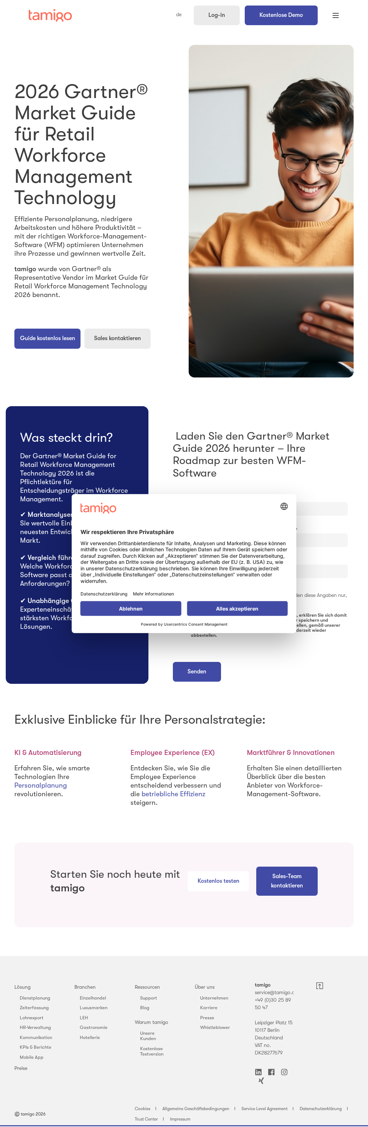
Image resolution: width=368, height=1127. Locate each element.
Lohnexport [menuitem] (31, 1017)
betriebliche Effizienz (173, 794)
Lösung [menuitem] (22, 987)
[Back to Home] (50, 15)
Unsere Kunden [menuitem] (148, 1036)
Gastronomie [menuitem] (93, 1027)
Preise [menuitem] (20, 1068)
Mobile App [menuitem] (31, 1057)
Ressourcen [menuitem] (147, 987)
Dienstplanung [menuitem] (35, 998)
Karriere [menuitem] (208, 1007)
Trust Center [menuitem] (146, 1119)
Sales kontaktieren (117, 338)
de (178, 15)
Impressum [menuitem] (180, 1119)
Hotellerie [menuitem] (90, 1037)
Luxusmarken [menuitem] (93, 1007)
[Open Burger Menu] (335, 15)
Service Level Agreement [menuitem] (265, 1108)
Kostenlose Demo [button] (281, 15)
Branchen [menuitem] (85, 987)
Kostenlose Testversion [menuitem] (152, 1051)
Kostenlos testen (218, 881)
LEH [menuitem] (84, 1017)
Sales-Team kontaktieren (287, 881)
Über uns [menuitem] (205, 987)
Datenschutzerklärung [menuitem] (321, 1108)
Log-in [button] (216, 15)
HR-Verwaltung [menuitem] (35, 1027)
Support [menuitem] (148, 998)
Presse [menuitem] (207, 1017)
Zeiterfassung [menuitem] (34, 1007)
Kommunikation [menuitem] (36, 1037)
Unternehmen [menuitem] (214, 998)
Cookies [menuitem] (142, 1108)
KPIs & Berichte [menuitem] (35, 1047)
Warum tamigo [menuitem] (151, 1022)
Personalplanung (40, 785)
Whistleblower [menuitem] (215, 1027)
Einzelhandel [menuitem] (93, 998)
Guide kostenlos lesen (47, 338)
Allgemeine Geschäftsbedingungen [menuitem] (195, 1108)
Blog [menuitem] (145, 1007)
